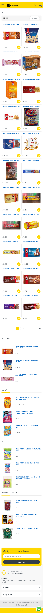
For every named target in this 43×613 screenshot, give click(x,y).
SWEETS (5, 441)
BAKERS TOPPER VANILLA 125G (31, 160)
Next (39, 328)
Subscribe (21, 562)
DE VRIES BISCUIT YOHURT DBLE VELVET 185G (11, 52)
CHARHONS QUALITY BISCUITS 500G (31, 106)
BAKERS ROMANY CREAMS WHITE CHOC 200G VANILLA (31, 242)
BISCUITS (6, 338)
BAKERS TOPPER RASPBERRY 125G (11, 214)
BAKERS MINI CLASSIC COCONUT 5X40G (31, 25)
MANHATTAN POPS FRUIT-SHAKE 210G (27, 464)
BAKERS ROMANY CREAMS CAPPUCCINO (31, 269)
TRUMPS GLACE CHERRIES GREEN (27, 528)
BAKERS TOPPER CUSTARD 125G (11, 242)
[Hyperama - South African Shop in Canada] (12, 5)
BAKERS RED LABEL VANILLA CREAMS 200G (11, 296)
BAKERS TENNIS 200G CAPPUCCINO (11, 269)
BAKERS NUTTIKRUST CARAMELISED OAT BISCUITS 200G (11, 187)
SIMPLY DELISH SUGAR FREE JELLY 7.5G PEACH (27, 515)
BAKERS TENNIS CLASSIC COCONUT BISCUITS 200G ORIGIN (11, 106)
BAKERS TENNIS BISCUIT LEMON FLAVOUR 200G (31, 214)
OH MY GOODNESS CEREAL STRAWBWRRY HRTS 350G (25, 412)
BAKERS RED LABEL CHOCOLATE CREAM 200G (31, 296)
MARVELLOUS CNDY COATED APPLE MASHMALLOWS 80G (28, 478)
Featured (34, 18)
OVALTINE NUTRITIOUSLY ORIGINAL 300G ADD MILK (28, 398)
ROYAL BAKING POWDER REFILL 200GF (26, 501)
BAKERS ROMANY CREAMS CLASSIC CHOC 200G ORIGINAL (11, 133)
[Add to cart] (18, 47)
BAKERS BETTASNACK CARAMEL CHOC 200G (11, 25)
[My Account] (21, 610)
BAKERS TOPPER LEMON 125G (31, 187)
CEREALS (6, 389)
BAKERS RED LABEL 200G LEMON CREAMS (31, 79)
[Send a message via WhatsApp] (39, 609)
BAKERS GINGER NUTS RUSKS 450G (11, 79)
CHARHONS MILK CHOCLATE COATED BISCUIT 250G (11, 160)
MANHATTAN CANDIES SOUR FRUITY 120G (28, 450)
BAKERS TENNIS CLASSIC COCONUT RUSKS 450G (31, 133)
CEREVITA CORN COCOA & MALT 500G (27, 426)
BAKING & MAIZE (9, 492)
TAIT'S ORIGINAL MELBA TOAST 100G (31, 52)
